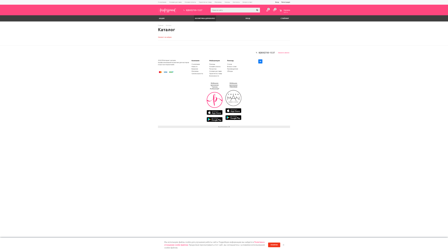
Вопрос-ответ (232, 66)
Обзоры (230, 71)
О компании (196, 64)
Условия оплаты (214, 66)
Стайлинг (285, 18)
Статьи (229, 64)
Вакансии (195, 69)
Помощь (230, 60)
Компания (195, 60)
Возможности (214, 76)
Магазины (195, 71)
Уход (247, 18)
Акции (161, 18)
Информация (214, 60)
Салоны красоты (197, 73)
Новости (194, 66)
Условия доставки (215, 71)
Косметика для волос (205, 18)
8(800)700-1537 (194, 10)
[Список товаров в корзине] (285, 12)
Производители (232, 69)
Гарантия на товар (215, 73)
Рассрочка (212, 69)
